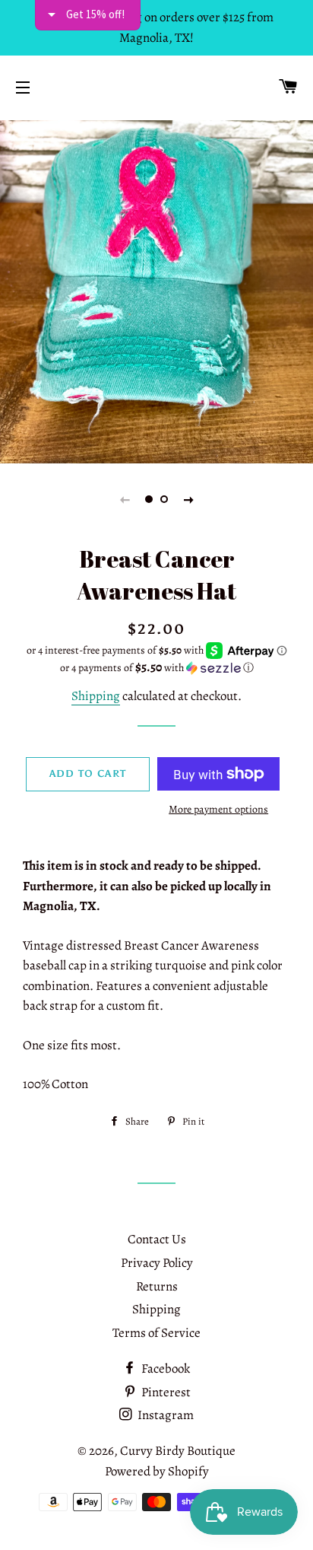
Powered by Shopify (157, 1471)
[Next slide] (188, 499)
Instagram (164, 1415)
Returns (157, 1286)
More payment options (218, 809)
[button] (156, 667)
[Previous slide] (124, 499)
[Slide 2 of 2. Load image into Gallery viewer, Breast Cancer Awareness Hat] (164, 499)
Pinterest (165, 1392)
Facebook (164, 1368)
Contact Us (157, 1239)
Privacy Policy (157, 1263)
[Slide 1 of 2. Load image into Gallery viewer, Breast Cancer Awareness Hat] (148, 499)
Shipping (95, 696)
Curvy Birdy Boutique (178, 1450)
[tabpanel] (156, 289)
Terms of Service (156, 1333)
